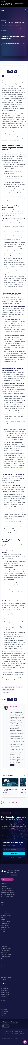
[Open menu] (25, 10)
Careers (3, 1005)
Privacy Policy (4, 1015)
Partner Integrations (5, 913)
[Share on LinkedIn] (11, 71)
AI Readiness (4, 946)
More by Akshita (18, 765)
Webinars (3, 973)
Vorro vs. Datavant (5, 994)
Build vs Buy (3, 958)
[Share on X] (15, 71)
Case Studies (4, 968)
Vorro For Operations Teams (7, 940)
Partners (3, 1007)
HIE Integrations (4, 904)
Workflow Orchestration (6, 888)
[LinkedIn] (12, 875)
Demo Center (4, 966)
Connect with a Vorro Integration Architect (13, 678)
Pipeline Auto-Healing (6, 921)
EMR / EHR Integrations (6, 902)
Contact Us (3, 1013)
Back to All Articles (10, 802)
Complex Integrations (6, 915)
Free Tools (3, 979)
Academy (3, 964)
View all (23, 775)
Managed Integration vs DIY (7, 950)
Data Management (5, 923)
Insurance (3, 929)
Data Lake (3, 919)
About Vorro (4, 1003)
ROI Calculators (4, 1009)
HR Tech (3, 931)
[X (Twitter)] (15, 875)
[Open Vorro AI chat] (25, 1042)
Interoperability (4, 886)
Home (2, 20)
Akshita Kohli (8, 75)
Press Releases (4, 1011)
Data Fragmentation (5, 956)
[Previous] (16, 775)
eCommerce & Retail (5, 927)
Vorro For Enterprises (6, 938)
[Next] (19, 775)
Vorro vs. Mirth (4, 996)
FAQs (2, 975)
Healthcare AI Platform (6, 925)
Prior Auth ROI (4, 5)
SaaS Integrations (5, 911)
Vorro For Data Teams (6, 942)
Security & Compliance (6, 977)
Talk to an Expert (6, 879)
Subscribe (13, 853)
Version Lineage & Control (7, 896)
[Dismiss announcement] (26, 3)
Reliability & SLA (4, 952)
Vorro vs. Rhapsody (5, 992)
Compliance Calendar (6, 948)
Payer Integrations (5, 907)
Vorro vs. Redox (4, 988)
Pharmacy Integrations (6, 909)
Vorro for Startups (5, 944)
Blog (6, 20)
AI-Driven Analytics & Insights (7, 892)
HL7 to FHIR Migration (6, 954)
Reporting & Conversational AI (8, 894)
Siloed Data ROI (12, 5)
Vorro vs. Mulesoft (5, 990)
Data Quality (4, 917)
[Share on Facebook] (8, 71)
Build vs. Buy (4, 986)
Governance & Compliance (7, 890)
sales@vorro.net (6, 874)
